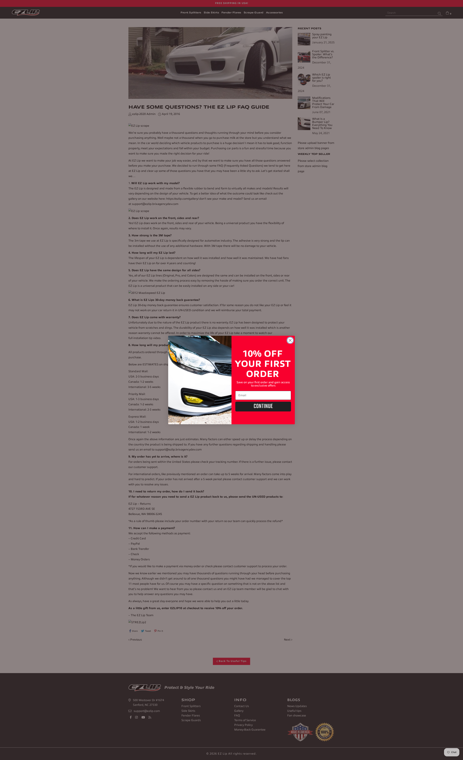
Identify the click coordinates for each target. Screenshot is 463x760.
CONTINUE (263, 406)
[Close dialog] (290, 340)
